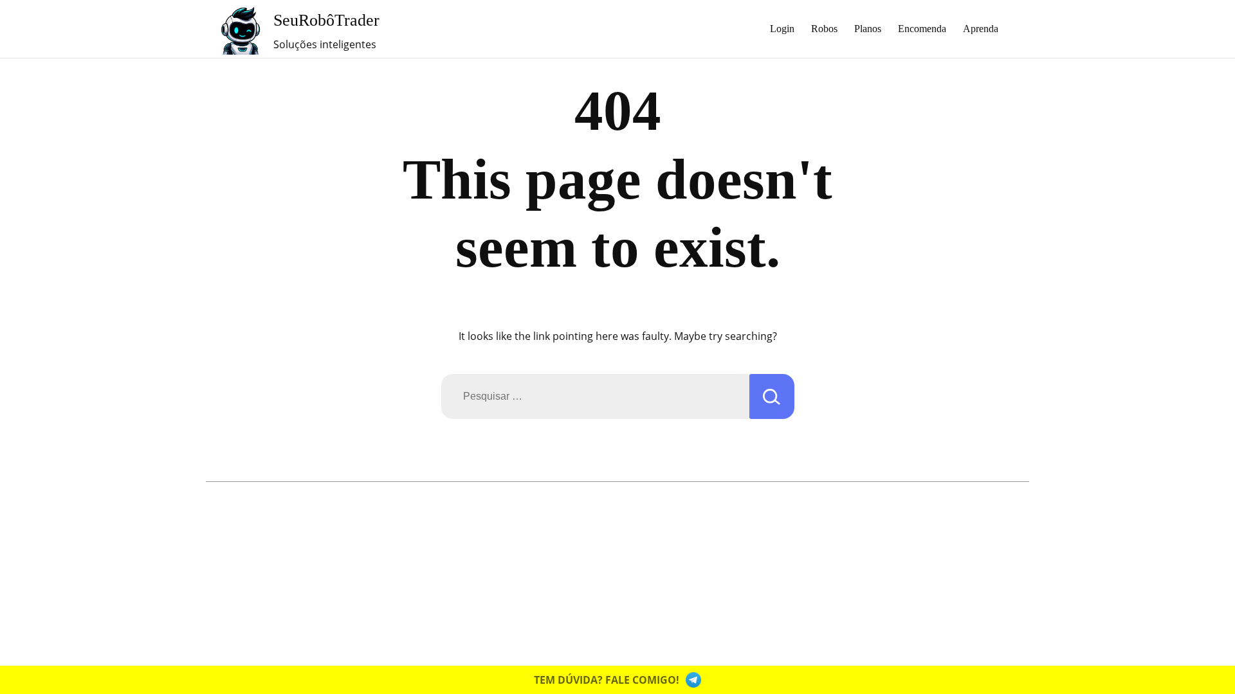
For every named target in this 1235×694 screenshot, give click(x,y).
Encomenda (922, 28)
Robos (824, 28)
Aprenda (980, 28)
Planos (867, 28)
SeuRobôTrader (326, 20)
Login (782, 28)
